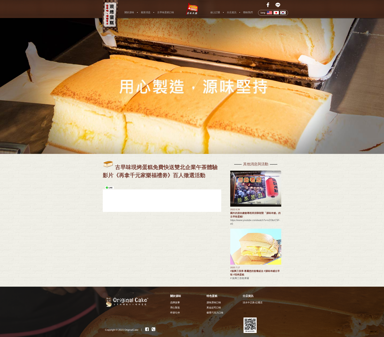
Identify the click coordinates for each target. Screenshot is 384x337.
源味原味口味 (214, 302)
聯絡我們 (248, 12)
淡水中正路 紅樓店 (252, 302)
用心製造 (175, 307)
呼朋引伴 (175, 312)
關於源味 (129, 12)
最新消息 (145, 12)
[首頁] (192, 9)
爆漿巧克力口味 (215, 312)
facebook (268, 4)
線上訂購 (215, 12)
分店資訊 (231, 12)
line (277, 4)
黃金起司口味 (214, 307)
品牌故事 (175, 302)
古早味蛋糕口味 (165, 12)
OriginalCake (131, 330)
